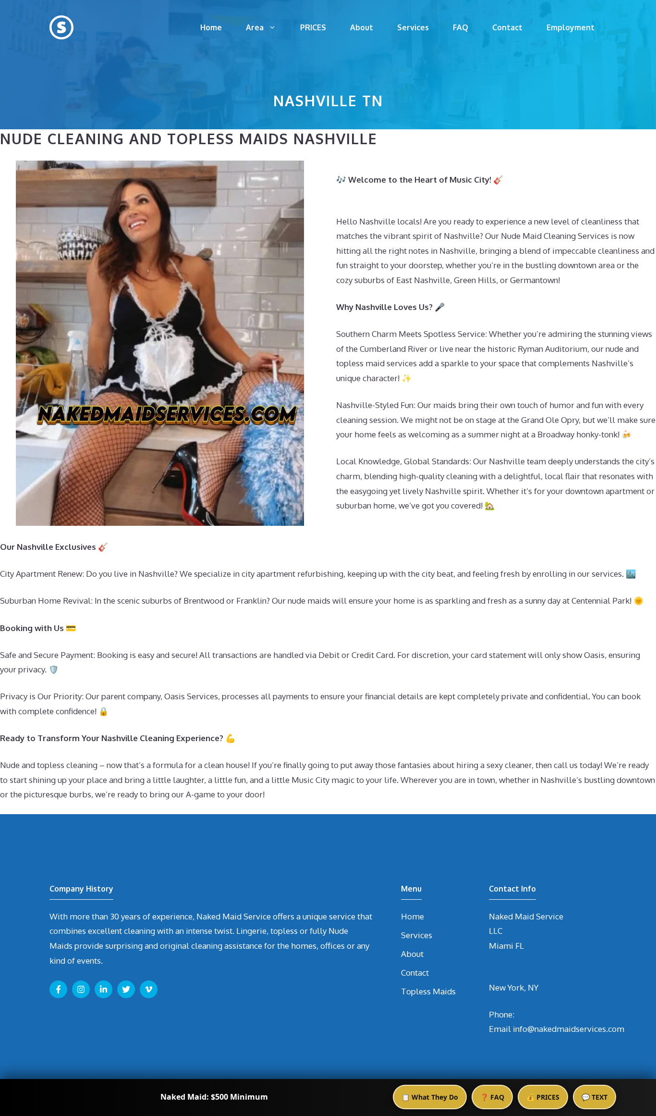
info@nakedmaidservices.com (568, 1029)
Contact (507, 27)
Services (413, 27)
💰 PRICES (542, 1097)
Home (211, 27)
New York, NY (513, 987)
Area (255, 27)
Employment (571, 27)
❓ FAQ (492, 1097)
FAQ (460, 27)
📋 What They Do (429, 1097)
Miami (501, 946)
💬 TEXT (594, 1097)
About (361, 27)
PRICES (313, 27)
